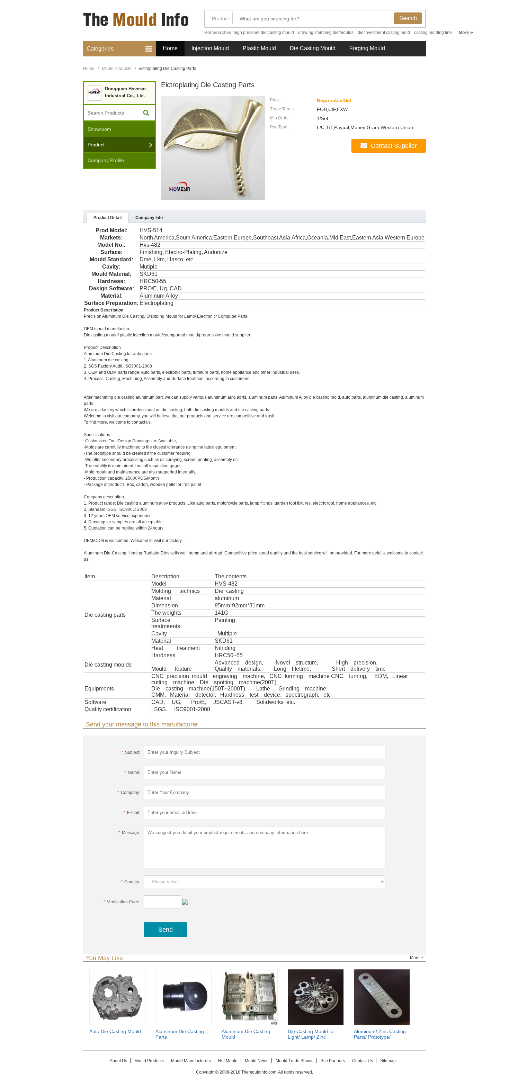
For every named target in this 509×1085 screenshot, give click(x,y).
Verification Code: (122, 901)
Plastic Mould (259, 48)
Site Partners (333, 1060)
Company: (128, 792)
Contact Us (362, 1060)
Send (165, 929)
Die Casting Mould (313, 48)
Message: (129, 832)
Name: (132, 772)
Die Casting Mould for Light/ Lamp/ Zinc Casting (311, 1037)
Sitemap (388, 1060)
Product (220, 18)
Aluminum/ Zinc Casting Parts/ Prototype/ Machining (380, 1037)
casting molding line (433, 32)
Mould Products (116, 68)
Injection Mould (210, 48)
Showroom (99, 129)
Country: (130, 881)
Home (170, 48)
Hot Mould (228, 1060)
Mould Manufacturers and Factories (136, 23)
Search (408, 18)
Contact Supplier (394, 145)
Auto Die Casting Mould (115, 1031)
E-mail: (132, 812)
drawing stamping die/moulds (326, 32)
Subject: (131, 752)
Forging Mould (367, 48)
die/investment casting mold (384, 32)
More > (416, 957)
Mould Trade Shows (294, 1060)
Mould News (256, 1060)
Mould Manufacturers (191, 1060)
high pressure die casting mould (264, 32)
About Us (118, 1060)
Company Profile (106, 160)
